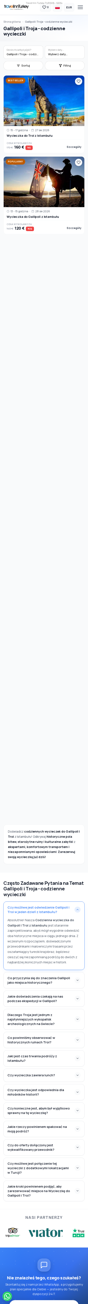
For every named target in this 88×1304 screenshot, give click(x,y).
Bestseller (15, 80)
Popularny (15, 161)
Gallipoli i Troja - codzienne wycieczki (48, 22)
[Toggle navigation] (80, 7)
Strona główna (12, 22)
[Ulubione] (78, 81)
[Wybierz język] (57, 7)
